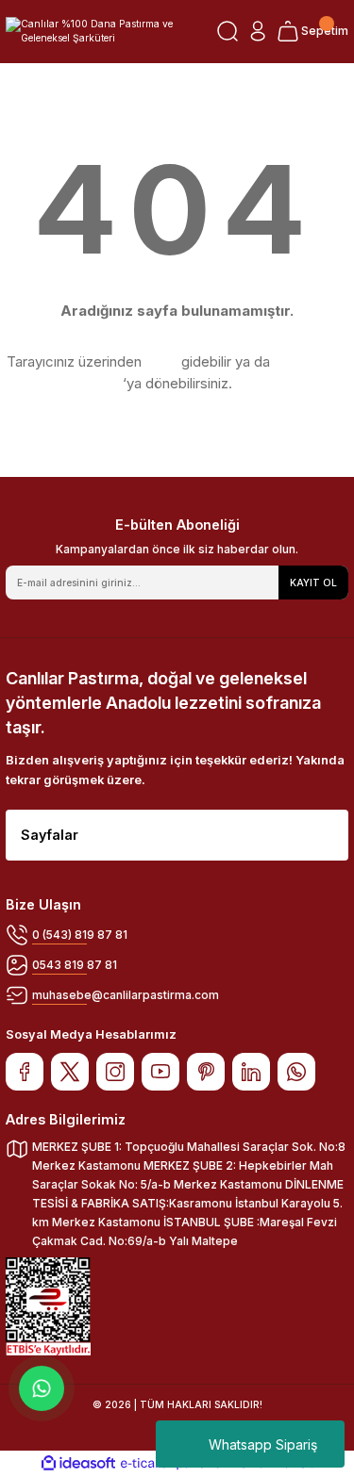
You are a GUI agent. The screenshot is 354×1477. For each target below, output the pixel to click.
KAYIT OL (313, 582)
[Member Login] (257, 31)
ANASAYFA (310, 361)
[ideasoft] (78, 1463)
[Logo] (105, 31)
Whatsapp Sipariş (263, 1444)
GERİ (161, 361)
